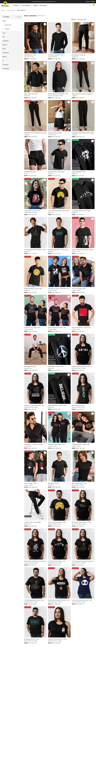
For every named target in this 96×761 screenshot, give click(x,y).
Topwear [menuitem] (15, 5)
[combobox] (85, 19)
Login (87, 1)
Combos (35, 5)
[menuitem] (35, 5)
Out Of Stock (75, 62)
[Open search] (90, 5)
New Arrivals (43, 5)
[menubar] (30, 5)
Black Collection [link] (21, 10)
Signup (92, 1)
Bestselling (27, 334)
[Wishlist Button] (45, 24)
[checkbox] (3, 25)
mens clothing (11, 10)
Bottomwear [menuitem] (26, 5)
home (3, 10)
